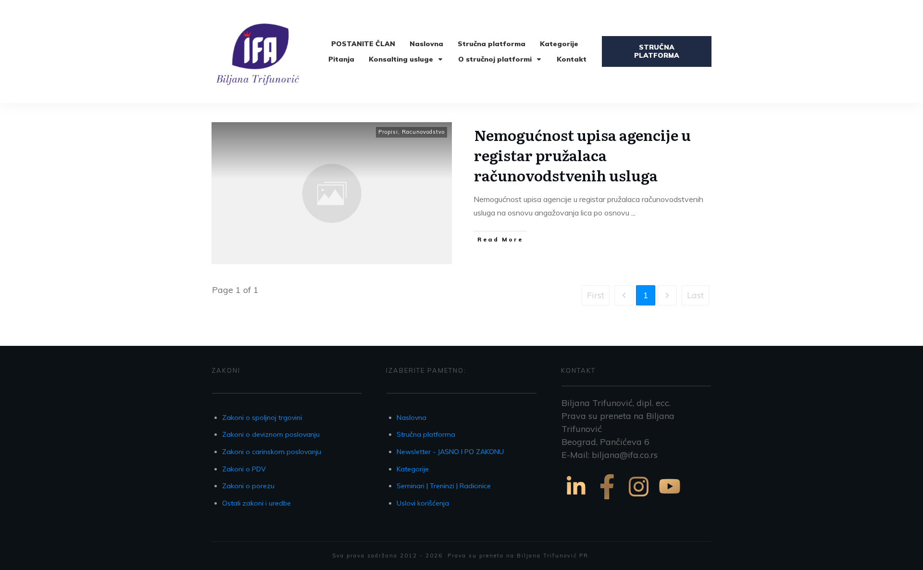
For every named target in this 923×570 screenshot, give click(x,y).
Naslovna (411, 417)
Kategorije (413, 469)
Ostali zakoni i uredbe (256, 503)
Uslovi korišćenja (423, 503)
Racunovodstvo (423, 131)
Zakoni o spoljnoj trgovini (262, 417)
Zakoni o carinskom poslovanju (271, 451)
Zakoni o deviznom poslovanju (271, 434)
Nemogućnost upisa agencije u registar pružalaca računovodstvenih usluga (582, 155)
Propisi (388, 131)
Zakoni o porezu (248, 485)
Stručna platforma (426, 434)
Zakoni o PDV (244, 469)
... (633, 212)
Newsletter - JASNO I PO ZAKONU (450, 451)
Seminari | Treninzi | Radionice (444, 485)
